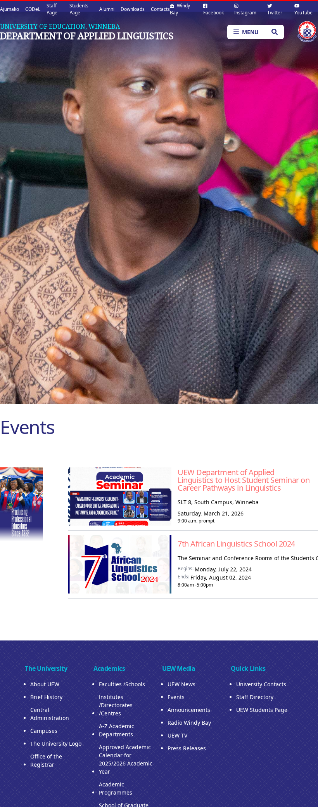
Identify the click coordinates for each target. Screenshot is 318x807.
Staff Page (52, 9)
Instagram (245, 12)
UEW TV (177, 735)
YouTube (303, 12)
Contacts (160, 9)
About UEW (44, 684)
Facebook (213, 12)
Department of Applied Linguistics (86, 35)
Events (176, 697)
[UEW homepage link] (307, 31)
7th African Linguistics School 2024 (236, 543)
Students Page (78, 9)
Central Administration (49, 714)
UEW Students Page (261, 709)
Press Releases (187, 748)
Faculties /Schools (122, 684)
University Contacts (261, 684)
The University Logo (55, 743)
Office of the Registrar (46, 760)
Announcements (189, 709)
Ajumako (9, 9)
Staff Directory (254, 697)
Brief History (46, 697)
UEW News (181, 684)
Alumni (106, 9)
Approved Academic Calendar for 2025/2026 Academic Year (125, 759)
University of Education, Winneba (60, 26)
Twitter (274, 12)
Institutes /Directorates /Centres (116, 705)
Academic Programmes (115, 788)
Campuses (43, 730)
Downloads (133, 9)
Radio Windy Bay (189, 722)
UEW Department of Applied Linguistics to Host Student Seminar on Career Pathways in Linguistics (243, 480)
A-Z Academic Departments (116, 730)
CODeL (32, 9)
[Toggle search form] (274, 32)
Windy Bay (180, 9)
